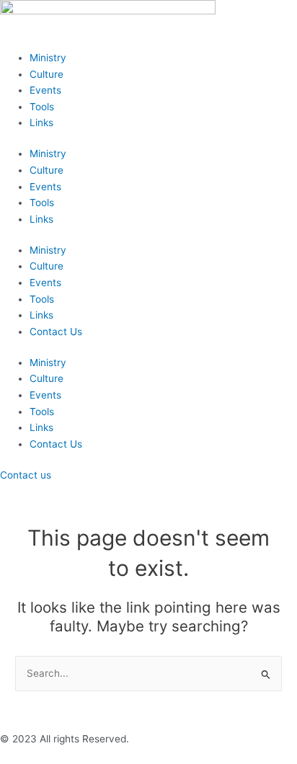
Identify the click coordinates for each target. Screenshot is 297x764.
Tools (42, 106)
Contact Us (56, 331)
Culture (46, 74)
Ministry (48, 57)
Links (41, 122)
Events (45, 90)
